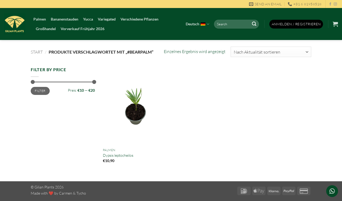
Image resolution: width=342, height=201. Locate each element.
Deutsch (192, 24)
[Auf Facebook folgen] (330, 4)
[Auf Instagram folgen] (335, 4)
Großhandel (46, 28)
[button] (296, 24)
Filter (40, 91)
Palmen (39, 19)
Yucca (88, 19)
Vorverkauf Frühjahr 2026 (82, 28)
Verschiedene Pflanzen (139, 19)
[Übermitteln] (254, 24)
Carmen (65, 193)
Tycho (81, 193)
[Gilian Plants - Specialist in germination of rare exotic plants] (14, 24)
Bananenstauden (64, 19)
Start (37, 52)
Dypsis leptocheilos (118, 155)
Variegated (107, 19)
